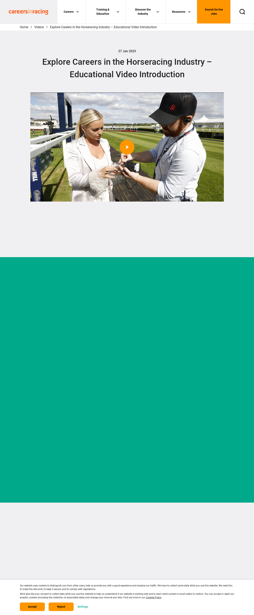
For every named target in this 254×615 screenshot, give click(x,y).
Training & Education (102, 11)
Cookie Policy (91, 555)
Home (24, 27)
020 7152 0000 (33, 542)
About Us (88, 523)
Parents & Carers (204, 523)
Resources (178, 11)
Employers (199, 539)
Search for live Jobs (214, 11)
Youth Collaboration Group (210, 555)
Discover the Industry (143, 11)
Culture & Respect (204, 547)
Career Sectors (147, 523)
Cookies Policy (153, 597)
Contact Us (89, 531)
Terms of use (91, 539)
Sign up (127, 470)
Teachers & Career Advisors (212, 531)
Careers (69, 11)
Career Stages (147, 531)
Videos (39, 27)
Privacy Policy (92, 547)
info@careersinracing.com (43, 551)
